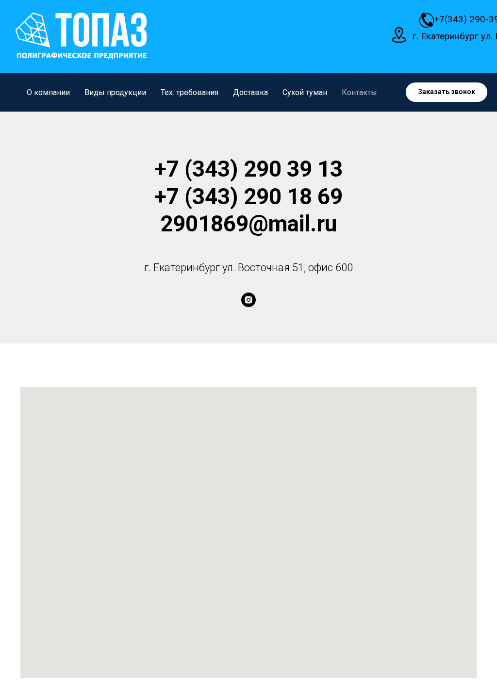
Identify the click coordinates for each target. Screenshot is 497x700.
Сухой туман (304, 92)
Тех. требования (189, 92)
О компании (48, 92)
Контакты (359, 92)
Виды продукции (115, 92)
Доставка (250, 92)
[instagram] (248, 300)
